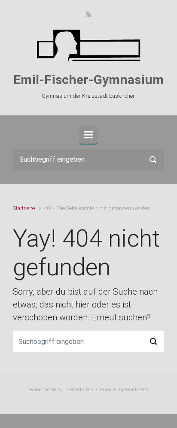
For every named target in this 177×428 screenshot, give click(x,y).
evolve (35, 389)
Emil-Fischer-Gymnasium (88, 79)
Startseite (24, 208)
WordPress (136, 389)
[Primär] (88, 135)
